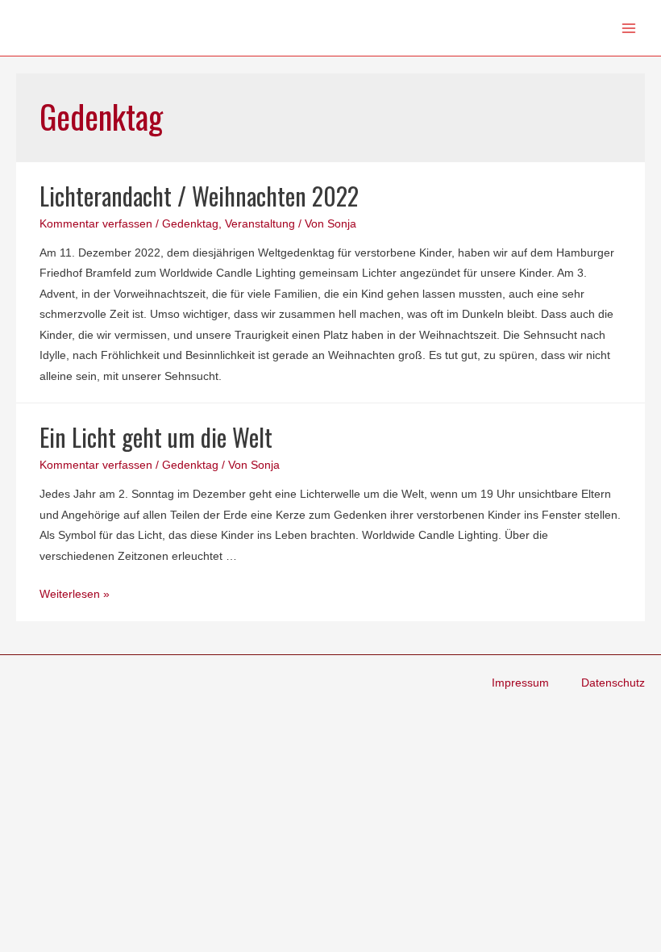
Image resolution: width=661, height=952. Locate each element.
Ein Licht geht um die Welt (155, 437)
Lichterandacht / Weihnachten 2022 (199, 195)
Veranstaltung (260, 224)
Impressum (520, 683)
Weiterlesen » (74, 594)
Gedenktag (190, 224)
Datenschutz (613, 683)
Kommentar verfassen (95, 224)
